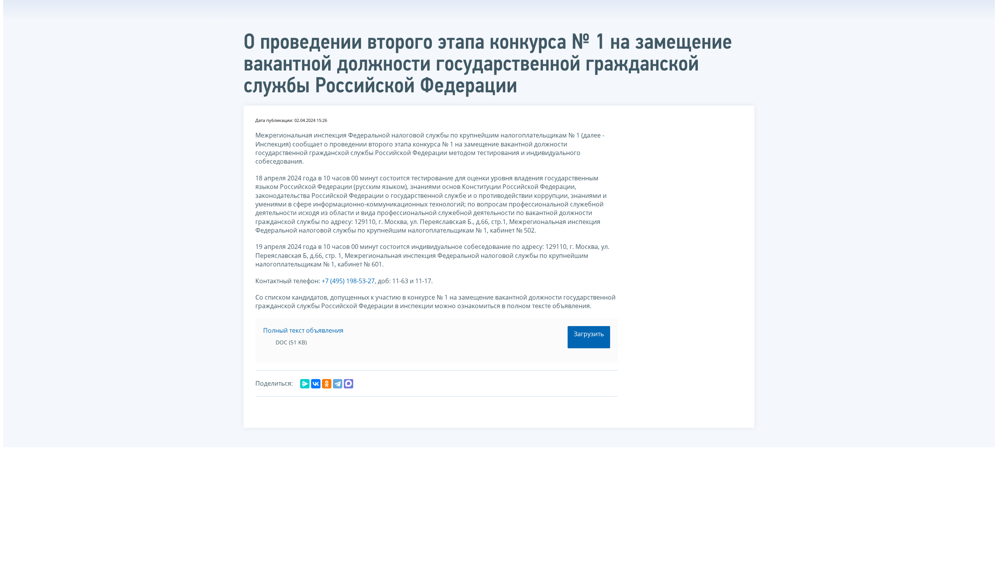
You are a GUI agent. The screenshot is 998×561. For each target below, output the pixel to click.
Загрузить (589, 334)
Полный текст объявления (303, 330)
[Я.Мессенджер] (305, 383)
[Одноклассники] (326, 383)
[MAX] (348, 383)
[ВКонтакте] (315, 383)
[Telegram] (337, 383)
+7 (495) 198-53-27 (348, 281)
